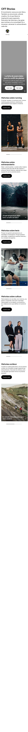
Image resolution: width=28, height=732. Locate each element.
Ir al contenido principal (20, 1)
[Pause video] (25, 91)
